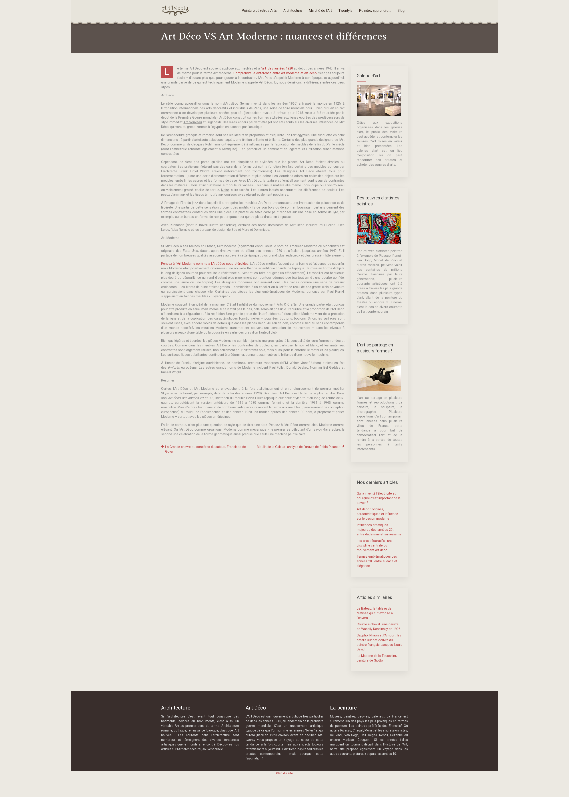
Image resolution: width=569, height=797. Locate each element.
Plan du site (284, 773)
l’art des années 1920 (277, 68)
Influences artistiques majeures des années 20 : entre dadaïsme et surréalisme (379, 529)
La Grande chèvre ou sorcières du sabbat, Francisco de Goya (205, 449)
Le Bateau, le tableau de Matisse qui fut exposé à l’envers (375, 613)
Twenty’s (345, 10)
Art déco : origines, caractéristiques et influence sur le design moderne (377, 514)
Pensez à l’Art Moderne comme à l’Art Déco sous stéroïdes (204, 264)
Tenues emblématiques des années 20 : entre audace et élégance (377, 561)
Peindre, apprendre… (375, 10)
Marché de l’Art (320, 10)
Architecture (292, 10)
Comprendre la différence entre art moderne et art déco (275, 73)
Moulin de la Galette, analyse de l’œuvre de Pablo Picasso (299, 447)
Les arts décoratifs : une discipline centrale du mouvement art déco (375, 545)
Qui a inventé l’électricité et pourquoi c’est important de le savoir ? (379, 498)
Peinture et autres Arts (259, 10)
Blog (401, 10)
